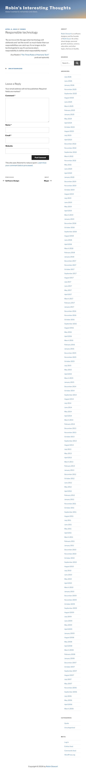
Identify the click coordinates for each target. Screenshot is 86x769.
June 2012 (68, 483)
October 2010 (69, 558)
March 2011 (68, 537)
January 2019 (69, 219)
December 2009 (70, 596)
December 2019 (70, 181)
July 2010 (67, 570)
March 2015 (68, 378)
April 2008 (68, 646)
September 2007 (70, 671)
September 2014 (70, 395)
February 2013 (69, 466)
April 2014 (68, 416)
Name (8, 125)
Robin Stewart (66, 34)
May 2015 (68, 370)
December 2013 (70, 428)
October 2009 (69, 604)
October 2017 (69, 269)
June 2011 (68, 524)
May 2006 (68, 700)
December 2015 (70, 353)
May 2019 (68, 206)
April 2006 (68, 704)
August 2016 (69, 328)
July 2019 (67, 198)
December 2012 (70, 474)
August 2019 (69, 194)
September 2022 (70, 152)
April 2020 (68, 173)
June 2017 (68, 286)
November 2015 (70, 357)
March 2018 (68, 248)
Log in (66, 742)
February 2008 (69, 654)
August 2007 (69, 675)
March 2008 (69, 650)
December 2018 (70, 223)
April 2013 (68, 457)
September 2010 (70, 562)
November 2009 (70, 600)
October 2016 (69, 319)
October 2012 (69, 478)
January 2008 (69, 658)
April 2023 (68, 140)
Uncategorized (16, 68)
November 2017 (70, 265)
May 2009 (68, 625)
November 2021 (70, 160)
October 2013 (69, 437)
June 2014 (68, 407)
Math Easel (67, 39)
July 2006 (68, 696)
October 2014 (69, 391)
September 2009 (70, 608)
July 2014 (67, 403)
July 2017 (67, 282)
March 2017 (68, 299)
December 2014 (70, 386)
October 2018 (69, 227)
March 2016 (68, 340)
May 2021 (68, 165)
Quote (66, 723)
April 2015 (68, 374)
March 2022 (68, 156)
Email (8, 135)
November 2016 (70, 315)
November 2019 (70, 186)
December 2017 (70, 261)
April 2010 (68, 583)
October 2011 (69, 508)
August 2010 (69, 566)
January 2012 (69, 499)
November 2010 (70, 554)
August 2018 (69, 236)
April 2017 (68, 294)
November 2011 (70, 504)
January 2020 (69, 177)
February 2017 (69, 303)
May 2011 (67, 529)
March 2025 (68, 106)
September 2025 (70, 93)
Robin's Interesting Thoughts (38, 7)
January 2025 (69, 114)
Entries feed (68, 746)
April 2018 (68, 244)
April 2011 (68, 533)
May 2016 (68, 332)
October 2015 (69, 361)
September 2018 (70, 232)
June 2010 (68, 575)
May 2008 (68, 642)
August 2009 (69, 612)
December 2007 (70, 663)
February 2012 (69, 495)
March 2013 (68, 462)
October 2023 (69, 127)
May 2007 (68, 684)
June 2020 (68, 169)
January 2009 (69, 633)
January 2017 (69, 307)
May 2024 (68, 119)
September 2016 (70, 324)
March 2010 (68, 587)
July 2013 (67, 449)
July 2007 (67, 679)
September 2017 (70, 273)
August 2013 (69, 445)
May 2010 (68, 579)
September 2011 (70, 512)
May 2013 (68, 453)
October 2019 (69, 190)
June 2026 (68, 81)
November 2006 (70, 688)
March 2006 (69, 709)
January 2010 (69, 591)
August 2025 (69, 98)
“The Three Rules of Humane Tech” (35, 55)
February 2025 (69, 110)
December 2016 (70, 311)
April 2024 (68, 123)
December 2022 (70, 144)
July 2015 (67, 365)
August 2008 (69, 637)
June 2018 (68, 240)
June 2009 (68, 621)
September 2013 (70, 441)
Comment (10, 96)
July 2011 (67, 520)
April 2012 (68, 491)
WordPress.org (69, 755)
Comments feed (70, 751)
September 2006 (70, 692)
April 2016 (68, 336)
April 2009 (68, 629)
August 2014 (69, 399)
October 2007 (69, 667)
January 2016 (69, 349)
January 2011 (69, 545)
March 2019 (68, 215)
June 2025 (68, 102)
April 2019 (68, 211)
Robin (23, 29)
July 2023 (67, 135)
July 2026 (67, 77)
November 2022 (70, 148)
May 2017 (68, 290)
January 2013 (69, 470)
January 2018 (69, 257)
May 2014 (68, 411)
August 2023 (69, 131)
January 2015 (69, 382)
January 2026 (69, 85)
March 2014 (68, 420)
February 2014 (69, 424)
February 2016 (69, 345)
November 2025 (70, 89)
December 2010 (70, 550)
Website (9, 146)
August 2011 (68, 516)
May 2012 (68, 487)
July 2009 (68, 616)
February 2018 (69, 252)
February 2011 (69, 541)
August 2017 (69, 278)
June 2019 (68, 202)
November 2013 (70, 432)
